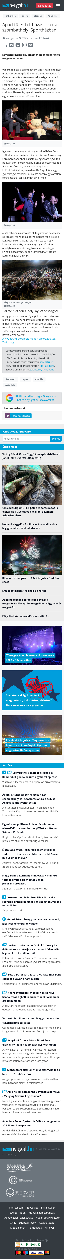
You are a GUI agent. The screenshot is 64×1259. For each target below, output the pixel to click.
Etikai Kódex (48, 1207)
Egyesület (32, 1207)
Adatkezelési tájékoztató (19, 1217)
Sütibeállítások (27, 1222)
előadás (38, 16)
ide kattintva (47, 365)
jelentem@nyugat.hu (42, 369)
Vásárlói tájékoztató (48, 1217)
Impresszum (16, 1207)
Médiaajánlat (17, 1227)
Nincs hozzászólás (20, 415)
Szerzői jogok (17, 1212)
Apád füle (52, 16)
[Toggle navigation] (58, 5)
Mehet (56, 438)
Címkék (12, 379)
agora (25, 16)
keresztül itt (46, 362)
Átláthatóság (46, 1222)
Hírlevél (49, 1227)
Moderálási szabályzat (42, 1212)
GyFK (13, 1222)
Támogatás (44, 5)
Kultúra (12, 16)
